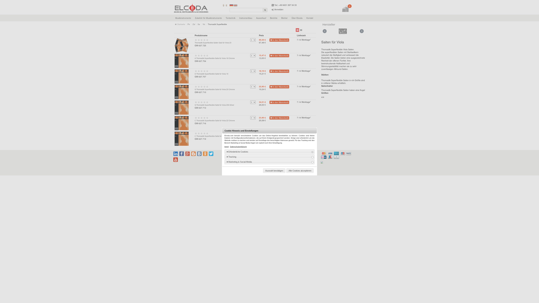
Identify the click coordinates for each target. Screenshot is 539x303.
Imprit (226, 147)
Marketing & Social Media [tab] (240, 162)
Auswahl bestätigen (274, 170)
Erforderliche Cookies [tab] (238, 152)
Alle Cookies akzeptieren (300, 170)
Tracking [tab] (232, 157)
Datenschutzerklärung (238, 147)
